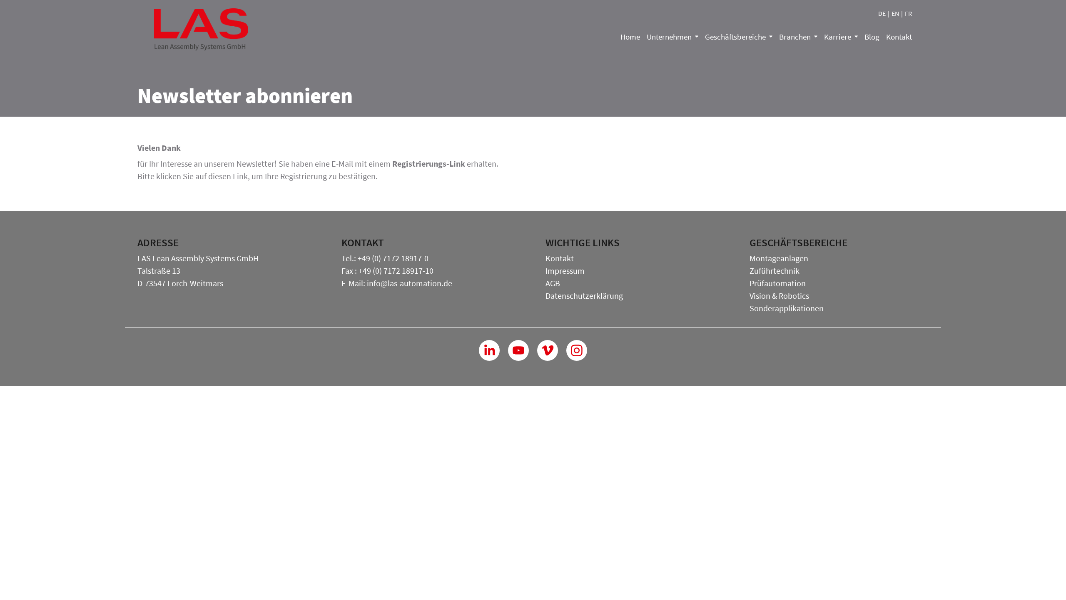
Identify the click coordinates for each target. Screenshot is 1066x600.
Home (630, 37)
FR (908, 13)
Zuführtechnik (775, 270)
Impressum (565, 270)
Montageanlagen (779, 258)
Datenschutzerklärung (584, 295)
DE (882, 13)
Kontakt (899, 37)
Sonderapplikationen (787, 308)
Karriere (837, 37)
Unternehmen (669, 37)
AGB (552, 283)
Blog (871, 37)
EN (895, 13)
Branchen (795, 37)
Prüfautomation (778, 283)
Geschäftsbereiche (735, 37)
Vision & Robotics (779, 295)
